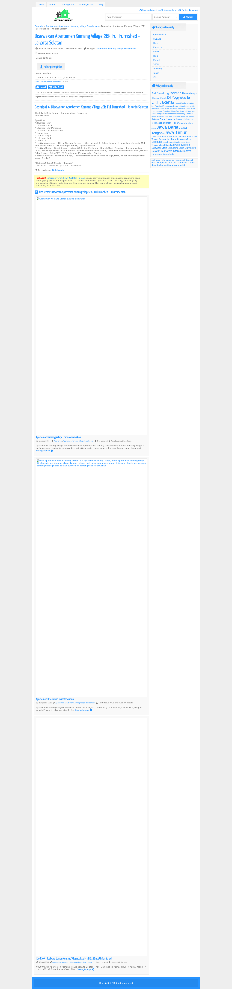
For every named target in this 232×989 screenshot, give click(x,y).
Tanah (156, 73)
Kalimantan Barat (159, 136)
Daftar (183, 10)
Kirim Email (56, 87)
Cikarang (155, 98)
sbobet (191, 162)
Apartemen (51, 26)
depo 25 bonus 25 (161, 165)
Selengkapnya (44, 450)
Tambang (157, 68)
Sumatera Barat (176, 147)
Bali (154, 93)
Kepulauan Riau (184, 139)
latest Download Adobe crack (174, 142)
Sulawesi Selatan (180, 144)
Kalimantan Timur (168, 139)
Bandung (163, 93)
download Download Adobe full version (179, 116)
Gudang (157, 39)
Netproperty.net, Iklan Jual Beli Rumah (66, 178)
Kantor (156, 47)
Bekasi (186, 93)
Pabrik (156, 51)
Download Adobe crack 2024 (184, 106)
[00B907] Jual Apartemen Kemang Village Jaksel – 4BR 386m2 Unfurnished (74, 958)
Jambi (154, 128)
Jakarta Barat (158, 119)
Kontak (41, 87)
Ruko (155, 56)
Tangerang (157, 154)
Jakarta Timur (171, 122)
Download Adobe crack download (164, 109)
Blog (100, 4)
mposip (174, 165)
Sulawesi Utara (159, 147)
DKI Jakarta (58, 170)
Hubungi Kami (86, 4)
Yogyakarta (168, 154)
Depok (163, 98)
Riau (167, 145)
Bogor (194, 93)
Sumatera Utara (170, 150)
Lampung (157, 141)
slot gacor (156, 160)
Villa (155, 77)
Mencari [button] (188, 17)
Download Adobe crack (164, 106)
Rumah (156, 60)
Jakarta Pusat (174, 119)
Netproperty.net (125, 983)
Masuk (193, 10)
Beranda (39, 26)
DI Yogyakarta (178, 97)
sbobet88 (182, 162)
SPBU (156, 64)
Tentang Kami (67, 4)
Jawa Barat (167, 127)
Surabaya (185, 150)
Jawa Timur (175, 132)
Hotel (155, 43)
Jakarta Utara (186, 123)
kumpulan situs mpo (167, 162)
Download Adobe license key (174, 114)
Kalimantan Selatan (176, 136)
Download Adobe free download (175, 111)
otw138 (181, 165)
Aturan (52, 4)
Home (41, 4)
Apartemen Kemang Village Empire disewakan (58, 437)
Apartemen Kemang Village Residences (79, 26)
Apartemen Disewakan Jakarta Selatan (55, 699)
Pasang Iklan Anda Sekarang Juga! (158, 10)
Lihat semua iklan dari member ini (48, 82)
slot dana (166, 160)
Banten (175, 93)
